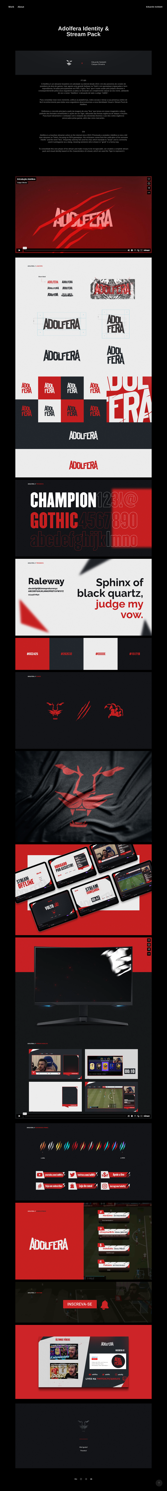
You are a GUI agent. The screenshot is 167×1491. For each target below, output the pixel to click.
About (21, 7)
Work (11, 7)
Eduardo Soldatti (154, 7)
